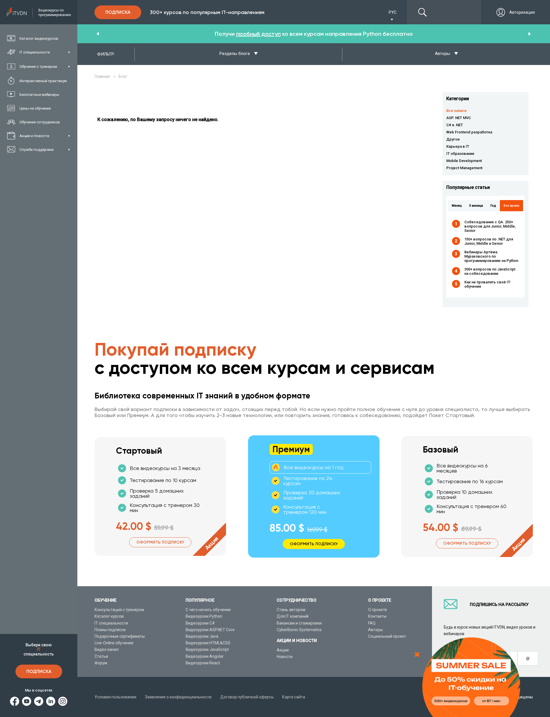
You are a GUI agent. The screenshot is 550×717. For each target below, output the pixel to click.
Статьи (101, 656)
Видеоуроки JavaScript (207, 649)
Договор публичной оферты (247, 697)
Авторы (375, 629)
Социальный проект (387, 636)
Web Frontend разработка (469, 132)
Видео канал (107, 649)
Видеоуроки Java (202, 636)
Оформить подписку (160, 542)
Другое (453, 139)
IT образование (460, 153)
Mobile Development (464, 161)
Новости (284, 656)
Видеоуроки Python (204, 616)
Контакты (377, 616)
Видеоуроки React (203, 663)
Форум (101, 663)
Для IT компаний (293, 616)
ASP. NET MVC (458, 118)
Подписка (38, 671)
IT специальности (111, 623)
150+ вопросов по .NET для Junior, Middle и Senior (488, 241)
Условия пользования (115, 697)
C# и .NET (454, 125)
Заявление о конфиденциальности (178, 697)
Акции (283, 650)
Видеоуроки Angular (205, 656)
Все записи (456, 110)
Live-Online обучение (114, 643)
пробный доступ (258, 33)
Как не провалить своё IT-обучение (487, 284)
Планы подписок (110, 629)
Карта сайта (293, 697)
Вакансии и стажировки (299, 623)
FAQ (372, 623)
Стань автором (291, 609)
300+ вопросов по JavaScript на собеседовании (489, 271)
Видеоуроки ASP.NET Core (210, 629)
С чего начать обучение (208, 609)
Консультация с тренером (119, 609)
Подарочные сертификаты (120, 636)
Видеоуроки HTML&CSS (208, 643)
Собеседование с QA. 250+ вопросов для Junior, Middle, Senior (490, 226)
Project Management (464, 168)
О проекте (377, 609)
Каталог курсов (109, 616)
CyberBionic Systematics (299, 629)
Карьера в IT (457, 146)
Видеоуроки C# (200, 623)
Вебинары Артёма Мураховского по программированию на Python (491, 256)
